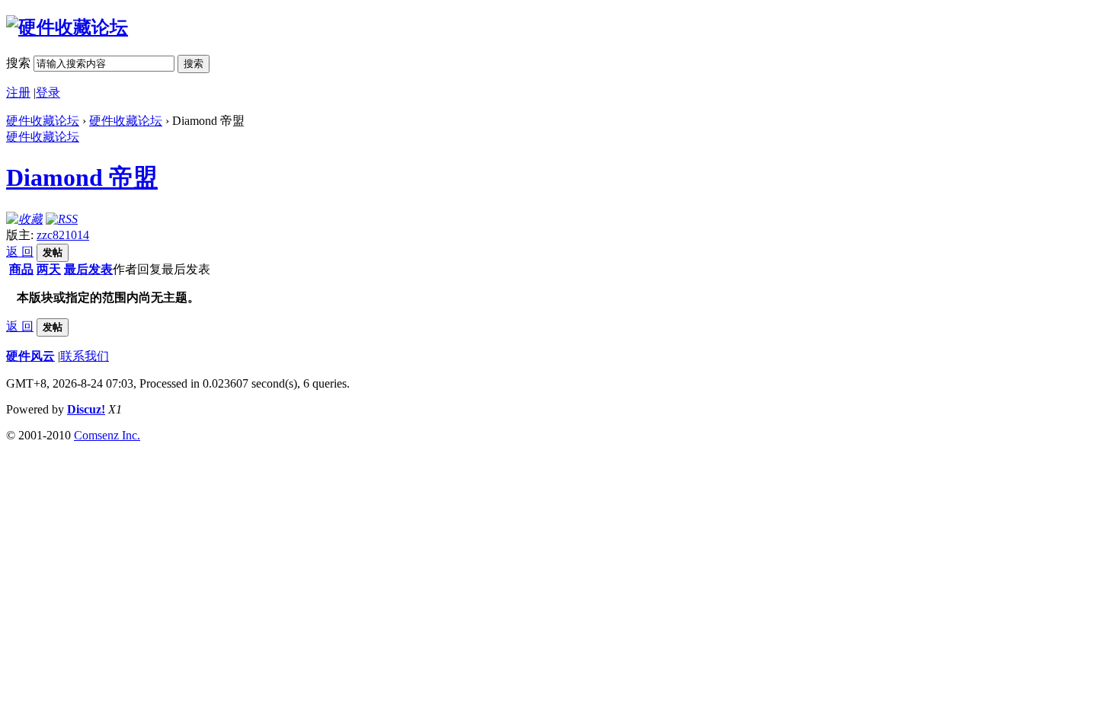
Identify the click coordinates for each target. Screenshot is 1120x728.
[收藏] (24, 218)
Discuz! (86, 409)
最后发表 (88, 269)
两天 (49, 269)
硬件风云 (30, 356)
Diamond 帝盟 (82, 177)
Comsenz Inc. (107, 435)
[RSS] (62, 218)
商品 (21, 269)
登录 (48, 92)
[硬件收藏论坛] (67, 27)
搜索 (18, 62)
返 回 (20, 251)
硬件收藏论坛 (42, 120)
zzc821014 (63, 234)
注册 (18, 92)
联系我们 (84, 356)
